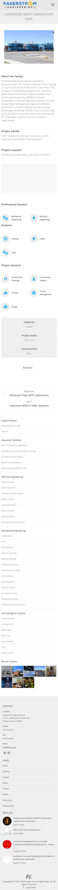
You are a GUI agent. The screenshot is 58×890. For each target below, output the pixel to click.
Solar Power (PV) (8, 487)
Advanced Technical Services (13, 522)
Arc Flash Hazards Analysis (12, 457)
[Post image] (7, 821)
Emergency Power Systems (12, 493)
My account (7, 800)
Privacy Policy (8, 806)
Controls (15, 238)
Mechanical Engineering (16, 218)
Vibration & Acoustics (9, 599)
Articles (6, 794)
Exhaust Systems (8, 587)
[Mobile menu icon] (52, 4)
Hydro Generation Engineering (13, 445)
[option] (29, 46)
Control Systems (8, 618)
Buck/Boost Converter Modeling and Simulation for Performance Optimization (34, 857)
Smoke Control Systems (11, 462)
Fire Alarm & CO (7, 624)
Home (5, 765)
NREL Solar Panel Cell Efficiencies (26, 830)
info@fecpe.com (9, 747)
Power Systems (7, 482)
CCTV (3, 647)
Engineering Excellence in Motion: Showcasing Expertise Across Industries (32, 819)
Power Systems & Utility (11, 426)
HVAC (13, 252)
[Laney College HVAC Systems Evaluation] (17, 671)
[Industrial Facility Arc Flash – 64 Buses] (51, 671)
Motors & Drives (7, 510)
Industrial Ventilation (9, 564)
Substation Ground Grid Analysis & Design (18, 451)
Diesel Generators (8, 505)
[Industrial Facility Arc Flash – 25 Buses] (6, 682)
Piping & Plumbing (8, 559)
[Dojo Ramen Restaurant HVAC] (40, 671)
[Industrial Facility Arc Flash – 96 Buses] (29, 682)
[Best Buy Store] (6, 671)
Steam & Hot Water (9, 553)
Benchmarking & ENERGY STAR (13, 468)
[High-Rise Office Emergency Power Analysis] (29, 671)
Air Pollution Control (9, 593)
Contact (6, 788)
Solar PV (4, 431)
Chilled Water (6, 536)
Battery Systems (8, 499)
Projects (6, 777)
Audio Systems (7, 653)
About (5, 783)
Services (6, 771)
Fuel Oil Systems (8, 582)
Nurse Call (5, 635)
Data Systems (7, 630)
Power (42, 238)
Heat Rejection (7, 547)
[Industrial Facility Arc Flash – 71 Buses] (17, 682)
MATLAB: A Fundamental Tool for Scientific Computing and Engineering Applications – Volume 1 (33, 844)
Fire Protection (7, 576)
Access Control (7, 641)
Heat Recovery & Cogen (11, 570)
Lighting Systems (8, 516)
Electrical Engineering (45, 218)
